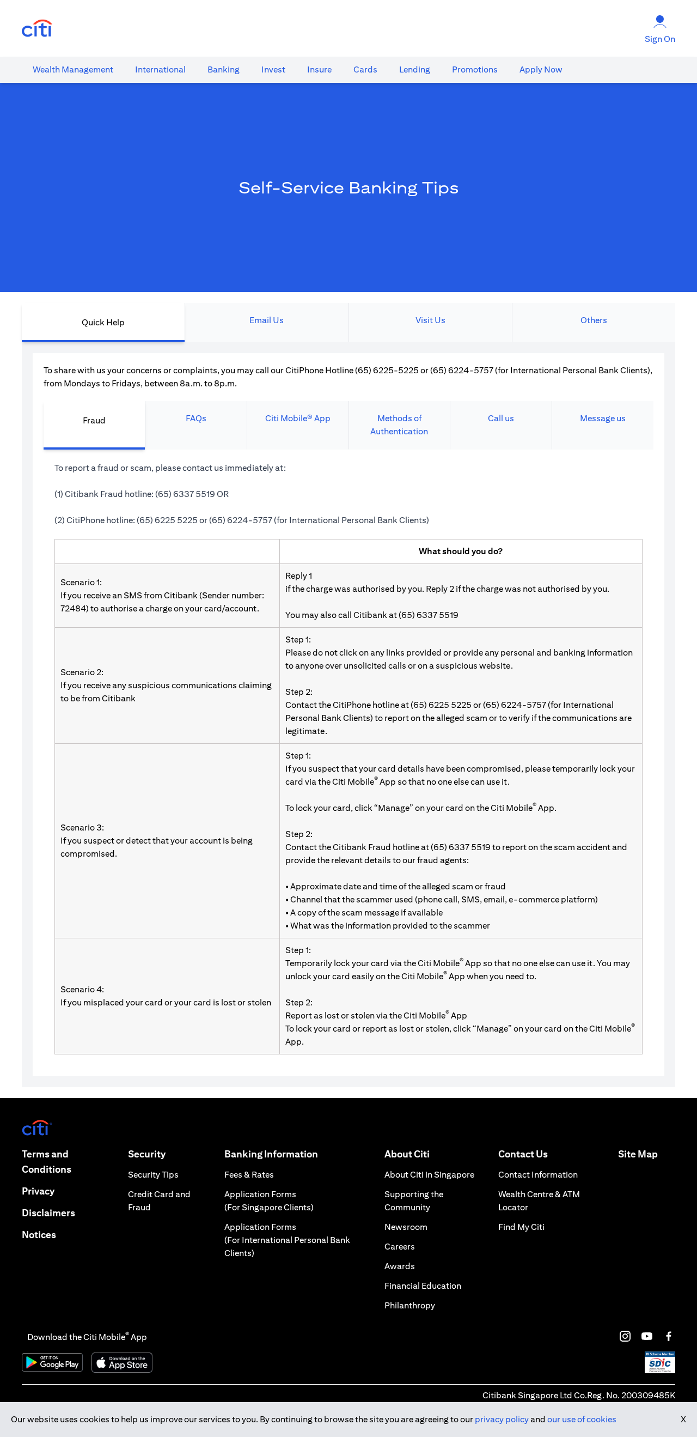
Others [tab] (593, 320)
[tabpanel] (348, 714)
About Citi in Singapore (429, 1174)
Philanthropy (409, 1305)
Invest (273, 69)
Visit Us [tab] (430, 320)
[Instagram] (625, 1336)
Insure (319, 69)
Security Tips (153, 1174)
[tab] (73, 70)
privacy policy (502, 1419)
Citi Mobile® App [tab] (298, 418)
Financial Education (422, 1286)
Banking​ (223, 69)
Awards (399, 1266)
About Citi (407, 1154)
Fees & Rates (249, 1174)
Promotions (475, 69)
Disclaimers (48, 1212)
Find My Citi (521, 1227)
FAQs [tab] (196, 418)
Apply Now (541, 69)
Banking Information (271, 1154)
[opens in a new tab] (37, 28)
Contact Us (523, 1154)
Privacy (38, 1191)
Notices (39, 1234)
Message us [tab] (603, 418)
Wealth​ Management (73, 69)
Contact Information (538, 1174)
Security (147, 1154)
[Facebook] (668, 1336)
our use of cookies (581, 1419)
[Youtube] (646, 1336)
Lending (414, 69)
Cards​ (365, 69)
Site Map (638, 1154)
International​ (160, 69)
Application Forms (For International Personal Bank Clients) (287, 1240)
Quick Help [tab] (103, 322)
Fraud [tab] (94, 420)
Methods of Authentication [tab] (399, 424)
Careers (399, 1246)
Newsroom (405, 1227)
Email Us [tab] (266, 320)
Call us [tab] (501, 418)
